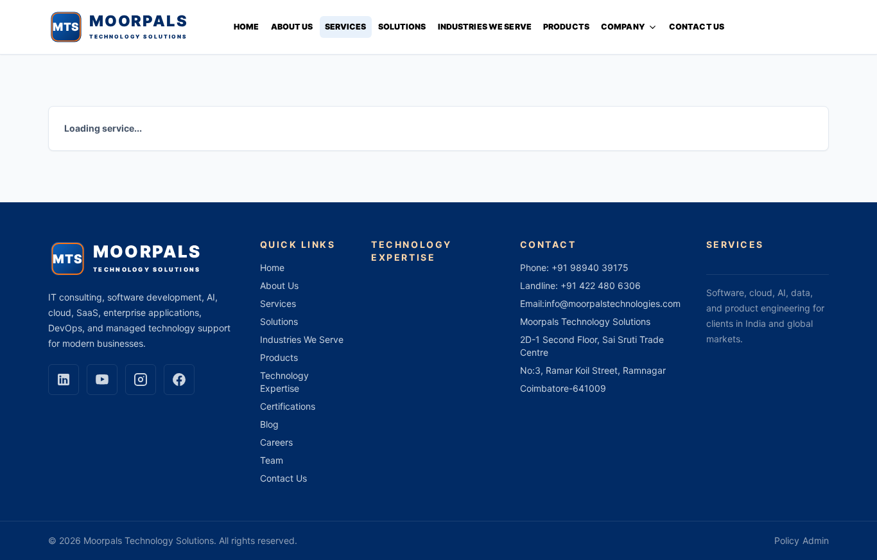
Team (271, 460)
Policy (786, 540)
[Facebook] (179, 379)
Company (623, 26)
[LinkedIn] (63, 379)
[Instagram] (140, 379)
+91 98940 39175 (590, 267)
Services (346, 26)
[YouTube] (102, 379)
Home (246, 26)
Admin (816, 540)
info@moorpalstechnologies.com (612, 303)
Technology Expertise (284, 382)
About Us (292, 26)
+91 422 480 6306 (600, 285)
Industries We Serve (485, 26)
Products (566, 26)
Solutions (402, 26)
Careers (276, 442)
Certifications (287, 406)
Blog (269, 424)
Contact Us (696, 26)
